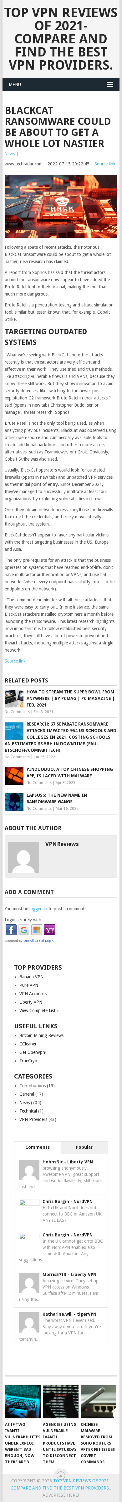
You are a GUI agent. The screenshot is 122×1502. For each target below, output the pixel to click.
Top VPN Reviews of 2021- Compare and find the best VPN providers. (61, 39)
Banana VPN (31, 976)
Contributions (32, 1085)
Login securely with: (24, 919)
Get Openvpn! (32, 1052)
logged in (38, 908)
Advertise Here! (61, 1495)
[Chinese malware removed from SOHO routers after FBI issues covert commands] (98, 1401)
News (10, 153)
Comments (37, 1147)
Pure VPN (28, 985)
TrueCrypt (29, 1060)
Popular (84, 1147)
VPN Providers (33, 1119)
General (26, 1094)
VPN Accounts (33, 993)
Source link (104, 163)
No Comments (17, 712)
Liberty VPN (30, 1002)
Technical (28, 1110)
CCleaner (28, 1043)
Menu (15, 84)
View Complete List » (39, 1010)
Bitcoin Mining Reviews (41, 1035)
